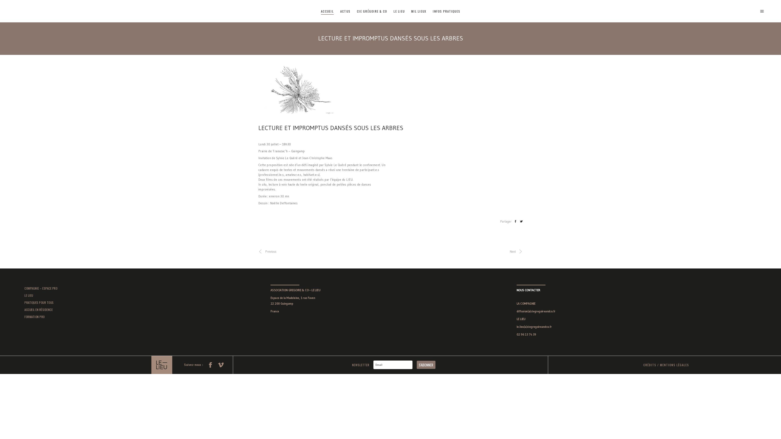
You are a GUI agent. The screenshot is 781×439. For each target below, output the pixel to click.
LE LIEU (28, 295)
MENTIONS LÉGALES (674, 365)
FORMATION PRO (34, 316)
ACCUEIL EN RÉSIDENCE (38, 309)
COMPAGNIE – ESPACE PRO (40, 288)
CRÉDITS (649, 365)
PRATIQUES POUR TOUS (39, 302)
